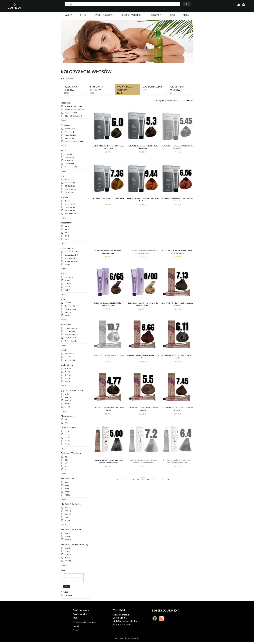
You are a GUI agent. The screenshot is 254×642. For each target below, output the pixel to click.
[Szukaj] (186, 4)
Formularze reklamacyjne (84, 622)
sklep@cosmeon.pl (121, 614)
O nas (75, 630)
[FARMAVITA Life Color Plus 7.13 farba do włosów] (177, 283)
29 (148, 479)
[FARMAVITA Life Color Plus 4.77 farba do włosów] (108, 388)
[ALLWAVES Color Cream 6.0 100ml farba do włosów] (108, 126)
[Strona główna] (26, 9)
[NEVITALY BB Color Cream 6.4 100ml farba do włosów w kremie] (177, 440)
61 (163, 479)
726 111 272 (121, 618)
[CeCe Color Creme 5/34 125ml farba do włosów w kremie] (108, 231)
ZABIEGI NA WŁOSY (153, 86)
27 (138, 479)
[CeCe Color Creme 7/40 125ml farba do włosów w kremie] (177, 231)
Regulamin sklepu (81, 610)
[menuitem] (68, 15)
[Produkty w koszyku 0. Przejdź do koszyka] (243, 5)
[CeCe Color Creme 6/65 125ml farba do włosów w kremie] (108, 283)
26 (133, 479)
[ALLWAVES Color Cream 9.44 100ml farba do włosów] (143, 178)
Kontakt (76, 626)
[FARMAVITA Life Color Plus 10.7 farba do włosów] (108, 335)
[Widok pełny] (191, 100)
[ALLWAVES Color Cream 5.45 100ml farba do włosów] (177, 126)
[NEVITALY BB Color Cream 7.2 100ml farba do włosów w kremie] (143, 440)
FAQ (75, 618)
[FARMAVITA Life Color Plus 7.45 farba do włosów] (177, 388)
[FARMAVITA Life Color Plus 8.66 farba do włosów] (143, 335)
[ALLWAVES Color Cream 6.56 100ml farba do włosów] (177, 178)
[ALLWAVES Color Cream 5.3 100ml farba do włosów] (143, 126)
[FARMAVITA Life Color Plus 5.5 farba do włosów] (143, 388)
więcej (64, 120)
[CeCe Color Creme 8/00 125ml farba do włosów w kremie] (143, 283)
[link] (72, 106)
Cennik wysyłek (80, 614)
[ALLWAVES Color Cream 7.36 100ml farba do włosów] (108, 178)
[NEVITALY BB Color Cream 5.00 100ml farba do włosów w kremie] (108, 440)
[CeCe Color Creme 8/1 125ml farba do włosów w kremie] (143, 231)
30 (153, 479)
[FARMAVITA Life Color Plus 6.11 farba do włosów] (177, 335)
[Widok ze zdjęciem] (188, 100)
